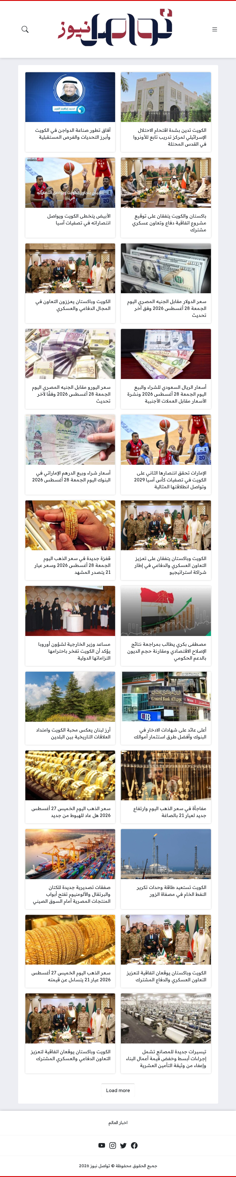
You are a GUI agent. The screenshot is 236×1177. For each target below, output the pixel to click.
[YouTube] (101, 1145)
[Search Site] (25, 29)
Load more (118, 1090)
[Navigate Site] (215, 29)
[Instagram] (112, 1145)
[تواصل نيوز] (122, 29)
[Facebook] (134, 1145)
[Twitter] (123, 1145)
